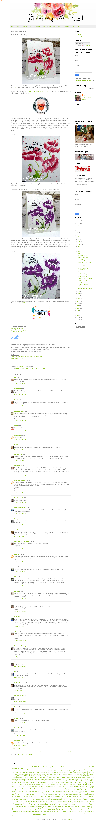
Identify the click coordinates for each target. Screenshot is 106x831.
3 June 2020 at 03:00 (20, 690)
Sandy (16, 604)
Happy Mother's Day (83, 276)
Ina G (16, 707)
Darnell (16, 591)
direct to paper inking (32, 789)
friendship (15, 794)
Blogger (70, 819)
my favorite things (47, 801)
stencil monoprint (53, 809)
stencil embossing (42, 809)
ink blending (33, 798)
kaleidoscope (71, 798)
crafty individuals (49, 788)
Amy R (45, 767)
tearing (38, 811)
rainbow (74, 804)
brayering (65, 784)
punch (65, 804)
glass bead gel (90, 794)
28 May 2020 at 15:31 (20, 406)
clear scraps (66, 786)
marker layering (57, 799)
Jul (79, 249)
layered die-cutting (79, 798)
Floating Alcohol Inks (79, 771)
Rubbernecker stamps (71, 776)
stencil (29, 809)
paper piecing (40, 803)
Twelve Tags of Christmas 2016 (32, 781)
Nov (79, 239)
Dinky (41, 771)
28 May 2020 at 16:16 (20, 420)
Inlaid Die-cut (79, 772)
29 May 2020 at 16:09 (20, 599)
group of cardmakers (45, 796)
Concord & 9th (82, 769)
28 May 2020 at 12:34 (20, 394)
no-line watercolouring (70, 801)
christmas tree (51, 786)
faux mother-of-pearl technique (43, 793)
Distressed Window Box (84, 266)
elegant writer (15, 791)
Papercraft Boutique (20, 646)
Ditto (44, 771)
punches (69, 804)
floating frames (88, 793)
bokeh (48, 784)
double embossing (63, 789)
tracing (92, 811)
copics (31, 788)
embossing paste (49, 791)
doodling (56, 789)
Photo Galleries (47, 26)
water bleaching (42, 813)
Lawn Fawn (36, 774)
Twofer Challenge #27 (84, 274)
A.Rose (16, 718)
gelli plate (40, 794)
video (17, 813)
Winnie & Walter (34, 782)
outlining (27, 803)
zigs (62, 815)
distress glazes (50, 789)
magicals (30, 799)
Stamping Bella (69, 777)
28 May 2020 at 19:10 (20, 449)
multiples (40, 801)
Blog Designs (79, 36)
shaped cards (61, 806)
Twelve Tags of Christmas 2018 (64, 781)
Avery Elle (50, 767)
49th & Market (17, 766)
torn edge (87, 811)
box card (60, 784)
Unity (77, 781)
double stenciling (72, 789)
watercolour (64, 813)
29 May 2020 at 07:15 (20, 525)
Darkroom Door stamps (29, 771)
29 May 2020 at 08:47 (20, 549)
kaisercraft (64, 798)
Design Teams (57, 26)
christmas (89, 784)
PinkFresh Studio (37, 776)
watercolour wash (20, 815)
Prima (59, 776)
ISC (58, 772)
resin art (85, 804)
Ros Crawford (18, 498)
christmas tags (43, 786)
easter (88, 789)
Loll (85, 95)
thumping (74, 811)
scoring (52, 806)
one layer (22, 803)
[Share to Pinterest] (32, 366)
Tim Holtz (71, 779)
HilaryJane (17, 519)
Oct (79, 241)
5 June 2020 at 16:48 (19, 713)
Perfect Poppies (82, 260)
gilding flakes (72, 794)
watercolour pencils (73, 813)
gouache (31, 796)
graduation (36, 796)
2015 (78, 310)
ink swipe (44, 798)
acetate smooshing (49, 782)
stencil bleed (34, 809)
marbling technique (48, 799)
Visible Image (82, 781)
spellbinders (22, 808)
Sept (79, 244)
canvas (70, 784)
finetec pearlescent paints (71, 793)
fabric (81, 791)
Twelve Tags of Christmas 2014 (82, 779)
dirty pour (39, 789)
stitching (14, 811)
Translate (87, 45)
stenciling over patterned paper (86, 809)
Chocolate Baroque (53, 769)
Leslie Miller (18, 617)
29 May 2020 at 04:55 (20, 513)
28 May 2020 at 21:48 (20, 475)
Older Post (68, 752)
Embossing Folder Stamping (67, 771)
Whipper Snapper (16, 782)
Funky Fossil (88, 771)
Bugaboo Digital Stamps (72, 766)
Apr (79, 291)
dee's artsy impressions (72, 788)
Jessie (18, 26)
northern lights (80, 801)
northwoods (87, 801)
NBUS (60, 774)
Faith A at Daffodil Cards (22, 541)
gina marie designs (81, 794)
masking (79, 799)
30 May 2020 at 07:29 (20, 611)
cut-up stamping (62, 788)
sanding (44, 806)
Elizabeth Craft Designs (54, 771)
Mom (57, 774)
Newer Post (14, 752)
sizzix (79, 806)
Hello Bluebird (32, 772)
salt (41, 806)
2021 (78, 232)
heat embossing (65, 796)
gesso (56, 794)
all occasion (85, 782)
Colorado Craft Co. (74, 769)
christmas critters (16, 786)
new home (61, 801)
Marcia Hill (17, 530)
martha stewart (66, 799)
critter (55, 788)
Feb (79, 296)
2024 (78, 225)
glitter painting (19, 796)
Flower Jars (81, 272)
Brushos (63, 767)
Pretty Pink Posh (53, 776)
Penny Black (23, 368)
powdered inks (44, 804)
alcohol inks (77, 782)
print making (52, 804)
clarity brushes (59, 786)
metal (92, 799)
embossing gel (31, 791)
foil (93, 793)
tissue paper (80, 811)
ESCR (46, 771)
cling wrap (81, 786)
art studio (91, 782)
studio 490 (20, 811)
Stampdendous (51, 777)
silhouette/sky (73, 806)
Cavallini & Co (45, 769)
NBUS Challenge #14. (27, 303)
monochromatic (32, 801)
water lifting (49, 813)
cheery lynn (81, 784)
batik (24, 784)
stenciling (61, 810)
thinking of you (67, 811)
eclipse (92, 789)
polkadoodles (26, 804)
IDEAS (54, 772)
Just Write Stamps (24, 774)
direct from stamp (21, 789)
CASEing (26, 769)
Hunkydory (50, 772)
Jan (79, 298)
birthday (17, 368)
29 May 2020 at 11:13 (19, 571)
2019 (78, 301)
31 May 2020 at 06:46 (20, 640)
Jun (79, 251)
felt (64, 793)
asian (13, 784)
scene (48, 806)
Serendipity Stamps (17, 777)
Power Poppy (45, 776)
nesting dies (56, 801)
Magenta (41, 774)
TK (15, 567)
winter (48, 815)
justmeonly (17, 740)
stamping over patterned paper (19, 809)
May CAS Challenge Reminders (83, 269)
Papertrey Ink (15, 776)
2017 (78, 305)
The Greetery (55, 779)
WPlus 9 (88, 780)
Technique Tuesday (23, 779)
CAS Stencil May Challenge (85, 278)
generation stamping (49, 794)
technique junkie (45, 811)
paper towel (63, 803)
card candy (75, 784)
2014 (78, 313)
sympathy (34, 368)
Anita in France (19, 683)
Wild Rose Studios (25, 782)
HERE (15, 88)
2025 (78, 223)
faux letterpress (29, 793)
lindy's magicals (20, 799)
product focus (59, 804)
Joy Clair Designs (16, 774)
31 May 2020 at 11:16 (19, 657)
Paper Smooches (88, 774)
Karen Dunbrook (19, 695)
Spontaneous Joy (82, 255)
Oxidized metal (72, 774)
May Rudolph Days (83, 257)
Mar (79, 293)
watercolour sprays (82, 813)
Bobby (16, 425)
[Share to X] (29, 366)
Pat (15, 377)
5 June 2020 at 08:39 (20, 701)
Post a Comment (17, 748)
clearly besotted (74, 786)
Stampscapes (78, 777)
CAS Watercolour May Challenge (84, 285)
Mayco (54, 774)
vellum (13, 813)
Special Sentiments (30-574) (19, 330)
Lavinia (30, 774)
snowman (91, 806)
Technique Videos (35, 26)
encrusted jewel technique (72, 791)
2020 (78, 235)
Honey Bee (44, 772)
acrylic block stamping (60, 782)
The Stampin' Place (63, 779)
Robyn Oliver (18, 465)
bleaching (44, 784)
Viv (15, 662)
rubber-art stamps (35, 806)
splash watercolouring (33, 808)
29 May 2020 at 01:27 (20, 493)
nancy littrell (18, 454)
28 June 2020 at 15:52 (20, 735)
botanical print (54, 784)
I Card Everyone (19, 411)
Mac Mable (17, 388)
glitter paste (26, 796)
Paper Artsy (80, 774)
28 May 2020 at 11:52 (20, 383)
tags (35, 811)
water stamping (57, 813)
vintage (21, 813)
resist (88, 804)
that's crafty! (60, 811)
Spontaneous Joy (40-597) (18, 328)
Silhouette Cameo (28, 777)
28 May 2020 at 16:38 (20, 430)
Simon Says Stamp (40, 777)
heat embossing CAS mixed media (80, 796)
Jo (15, 671)
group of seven (55, 796)
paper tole (57, 803)
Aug (79, 246)
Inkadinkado (67, 772)
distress (44, 789)
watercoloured (29, 815)
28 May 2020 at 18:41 (20, 439)
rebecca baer (79, 804)
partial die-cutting (85, 803)
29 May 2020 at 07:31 (20, 536)
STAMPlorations (83, 776)
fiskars (81, 793)
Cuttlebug (21, 771)
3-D (13, 766)
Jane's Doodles (86, 772)
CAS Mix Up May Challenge (85, 288)
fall (83, 791)
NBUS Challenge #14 (17, 358)
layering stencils (89, 798)
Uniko (74, 780)
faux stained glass (58, 793)
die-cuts (88, 788)
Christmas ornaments (63, 769)
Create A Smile (15, 771)
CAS (88, 767)
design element (81, 788)
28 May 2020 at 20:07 (20, 460)
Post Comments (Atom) (25, 754)
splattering (29, 368)
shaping (67, 806)
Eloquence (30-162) (16, 332)
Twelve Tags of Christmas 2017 (48, 781)
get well (60, 794)
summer (25, 811)
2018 (78, 303)
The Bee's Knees (33, 779)
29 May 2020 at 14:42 (20, 586)
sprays (79, 808)
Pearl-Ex (21, 776)
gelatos (36, 794)
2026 (78, 221)
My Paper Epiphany (20, 507)
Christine (17, 445)
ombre (17, 803)
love (26, 799)
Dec (79, 237)
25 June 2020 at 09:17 (20, 722)
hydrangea (14, 798)
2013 (78, 315)
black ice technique (37, 784)
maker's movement (38, 799)
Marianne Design (48, 774)
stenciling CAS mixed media (71, 809)
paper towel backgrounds (73, 803)
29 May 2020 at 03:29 (20, 502)
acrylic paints (69, 782)
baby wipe (20, 784)
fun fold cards (22, 794)
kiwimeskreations (19, 480)
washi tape (35, 813)
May (79, 253)
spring (83, 808)
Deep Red (37, 771)
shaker (56, 806)
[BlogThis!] (28, 366)
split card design (60, 808)
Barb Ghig (17, 554)
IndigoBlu (61, 772)
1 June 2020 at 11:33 (19, 677)
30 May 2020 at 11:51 (19, 626)
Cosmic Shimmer (90, 769)
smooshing (85, 806)
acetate (42, 782)
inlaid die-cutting (57, 798)
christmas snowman (34, 786)
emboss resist (23, 791)
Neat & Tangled (65, 774)
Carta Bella (39, 769)
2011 (78, 320)
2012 (78, 317)
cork (38, 788)
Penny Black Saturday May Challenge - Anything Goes (26, 357)
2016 (78, 308)
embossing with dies (60, 791)
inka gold (49, 798)
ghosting (65, 794)
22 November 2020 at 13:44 (21, 745)
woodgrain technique (55, 815)
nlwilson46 (17, 435)
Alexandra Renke (26, 766)
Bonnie (16, 400)
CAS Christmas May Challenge (83, 281)
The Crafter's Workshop (45, 779)
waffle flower (26, 813)
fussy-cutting (30, 794)
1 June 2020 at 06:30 (20, 666)
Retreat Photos (77, 26)
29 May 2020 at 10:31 (20, 562)
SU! (90, 776)
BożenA (16, 728)
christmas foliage (25, 786)
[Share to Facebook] (31, 366)
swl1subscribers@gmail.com (83, 80)
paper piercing (49, 803)
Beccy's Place (57, 766)
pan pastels (33, 803)
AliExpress (34, 767)
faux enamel (21, 793)
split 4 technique (51, 808)
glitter (13, 796)
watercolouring (41, 368)
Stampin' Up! (60, 777)
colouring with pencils (23, 788)
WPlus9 (92, 781)
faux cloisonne (88, 791)
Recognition (67, 26)
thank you (52, 811)
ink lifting (39, 798)
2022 (78, 230)
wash (30, 813)
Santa (92, 776)
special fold (15, 808)
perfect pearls (18, 804)
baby (16, 784)
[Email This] (27, 366)
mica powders (15, 801)
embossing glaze (39, 791)
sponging (67, 808)
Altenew (40, 767)
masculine (73, 799)
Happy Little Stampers (22, 772)
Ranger (62, 776)
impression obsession (24, 798)
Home (12, 26)
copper (35, 788)
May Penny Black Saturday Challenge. (40, 91)
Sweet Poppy (86, 777)
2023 (78, 228)
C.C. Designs (82, 767)
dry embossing (82, 790)
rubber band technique (22, 806)
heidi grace (91, 796)
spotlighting (74, 808)
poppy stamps (34, 804)
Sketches (25, 26)
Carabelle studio (32, 769)
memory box (86, 799)
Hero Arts (39, 772)
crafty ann (42, 788)
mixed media (23, 801)
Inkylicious (73, 772)
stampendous (89, 808)
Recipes (78, 34)
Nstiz (16, 576)
